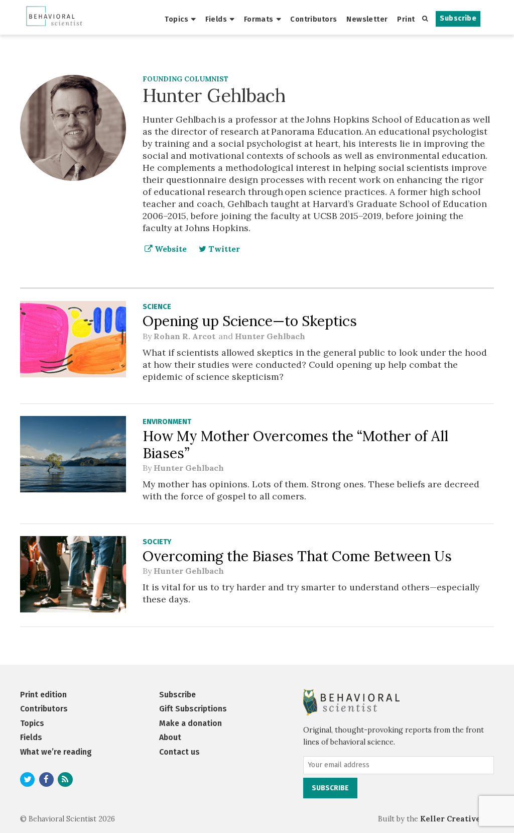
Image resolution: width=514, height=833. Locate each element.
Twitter (223, 249)
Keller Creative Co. (457, 818)
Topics (176, 19)
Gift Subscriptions (193, 708)
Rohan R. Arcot (185, 336)
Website (170, 249)
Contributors (313, 19)
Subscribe (458, 18)
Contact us (179, 752)
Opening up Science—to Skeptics (250, 321)
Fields (216, 19)
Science (157, 306)
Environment (167, 422)
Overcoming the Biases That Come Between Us (297, 556)
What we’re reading (56, 752)
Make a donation (190, 723)
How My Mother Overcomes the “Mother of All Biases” (295, 444)
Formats (259, 19)
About (170, 737)
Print (406, 19)
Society (157, 542)
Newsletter (367, 19)
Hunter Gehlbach (270, 336)
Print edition (43, 694)
